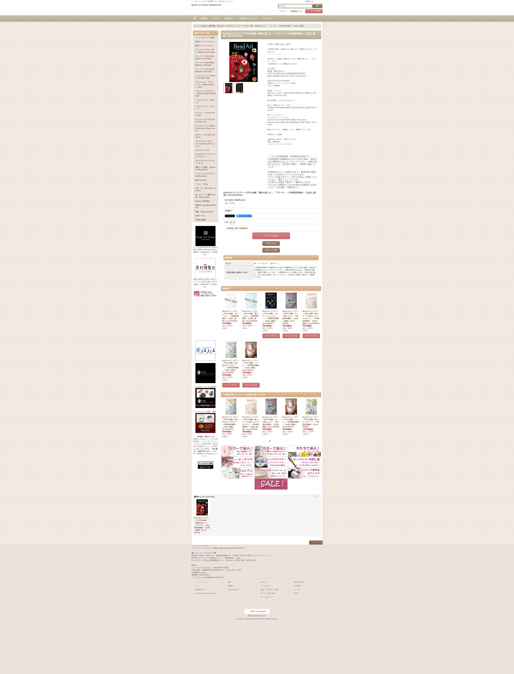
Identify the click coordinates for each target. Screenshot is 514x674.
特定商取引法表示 (299, 582)
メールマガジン (265, 586)
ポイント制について (267, 597)
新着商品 (231, 586)
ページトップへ (317, 542)
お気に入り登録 (271, 250)
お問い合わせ (271, 243)
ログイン (283, 11)
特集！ (230, 582)
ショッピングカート (201, 582)
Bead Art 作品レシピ (234, 589)
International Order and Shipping (205, 593)
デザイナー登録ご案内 (267, 593)
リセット (316, 496)
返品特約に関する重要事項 (237, 228)
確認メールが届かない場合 (269, 589)
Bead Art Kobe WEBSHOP (206, 5)
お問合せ (296, 593)
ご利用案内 (297, 586)
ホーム (197, 586)
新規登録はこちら (297, 11)
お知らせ (263, 582)
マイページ (297, 589)
